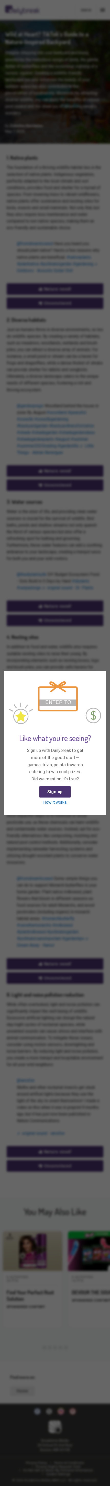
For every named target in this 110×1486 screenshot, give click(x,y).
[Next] (101, 676)
